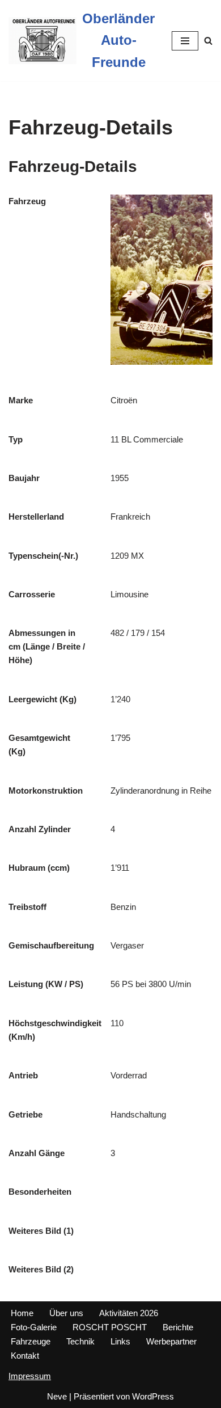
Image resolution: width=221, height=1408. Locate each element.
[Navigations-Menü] (185, 40)
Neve (57, 1396)
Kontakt (25, 1355)
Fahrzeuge (30, 1341)
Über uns (66, 1313)
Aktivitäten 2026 (128, 1313)
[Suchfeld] (208, 40)
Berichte (178, 1327)
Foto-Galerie (34, 1327)
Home (22, 1313)
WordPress (153, 1396)
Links (120, 1341)
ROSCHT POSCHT (110, 1327)
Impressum (29, 1376)
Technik (80, 1341)
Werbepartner (171, 1341)
